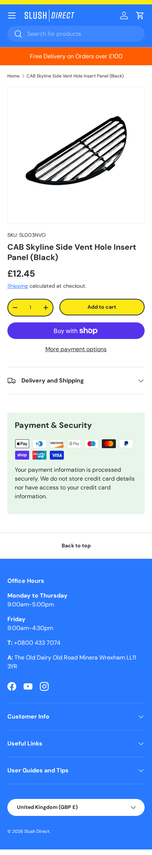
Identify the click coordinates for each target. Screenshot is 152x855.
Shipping (17, 286)
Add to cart (101, 307)
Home (13, 76)
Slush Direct (36, 831)
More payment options (76, 349)
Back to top (76, 545)
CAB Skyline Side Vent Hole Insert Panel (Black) (75, 76)
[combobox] (76, 34)
